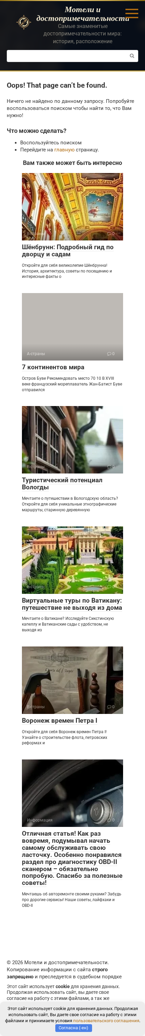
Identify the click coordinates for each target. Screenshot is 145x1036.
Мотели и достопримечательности (82, 13)
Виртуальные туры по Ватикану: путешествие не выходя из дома (72, 604)
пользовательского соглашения (106, 1020)
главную (64, 150)
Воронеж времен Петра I (59, 720)
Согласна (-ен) (73, 1027)
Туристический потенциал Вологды (62, 483)
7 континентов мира (53, 367)
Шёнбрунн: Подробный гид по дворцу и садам (68, 250)
